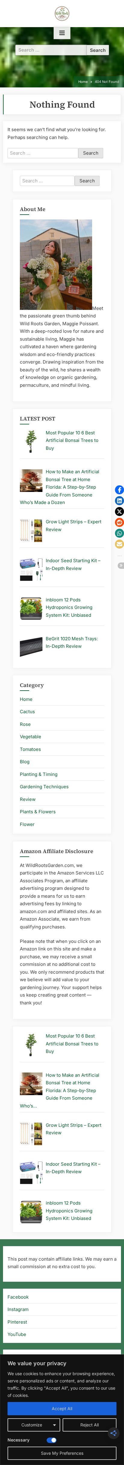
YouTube (17, 1334)
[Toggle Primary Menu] (62, 33)
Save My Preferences (62, 1453)
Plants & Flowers (38, 811)
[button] (119, 489)
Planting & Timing (38, 774)
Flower (27, 824)
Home (26, 699)
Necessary (18, 1439)
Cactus (27, 711)
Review (28, 799)
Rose (25, 724)
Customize (31, 1424)
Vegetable (30, 736)
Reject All (89, 1424)
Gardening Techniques (44, 786)
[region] (62, 1409)
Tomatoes (30, 749)
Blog (24, 761)
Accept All (62, 1408)
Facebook (18, 1297)
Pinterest (17, 1322)
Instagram (18, 1309)
